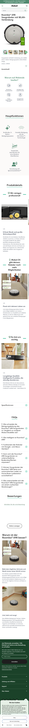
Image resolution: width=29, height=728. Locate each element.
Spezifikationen (7, 405)
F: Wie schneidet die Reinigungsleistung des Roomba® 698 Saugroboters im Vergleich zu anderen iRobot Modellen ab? (12, 428)
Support (4, 686)
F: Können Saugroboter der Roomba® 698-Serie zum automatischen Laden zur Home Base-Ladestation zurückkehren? (12, 471)
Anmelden (21, 2)
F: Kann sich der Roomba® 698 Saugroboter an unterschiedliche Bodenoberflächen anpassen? (11, 458)
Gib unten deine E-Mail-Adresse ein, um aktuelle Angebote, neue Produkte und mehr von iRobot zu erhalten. (13, 651)
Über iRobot (5, 691)
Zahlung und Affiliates (8, 681)
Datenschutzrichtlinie (7, 669)
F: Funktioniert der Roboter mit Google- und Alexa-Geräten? (11, 447)
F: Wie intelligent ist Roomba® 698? (13, 438)
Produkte (4, 676)
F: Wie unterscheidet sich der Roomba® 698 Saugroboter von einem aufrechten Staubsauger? (12, 484)
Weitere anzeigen (14, 526)
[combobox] (14, 10)
